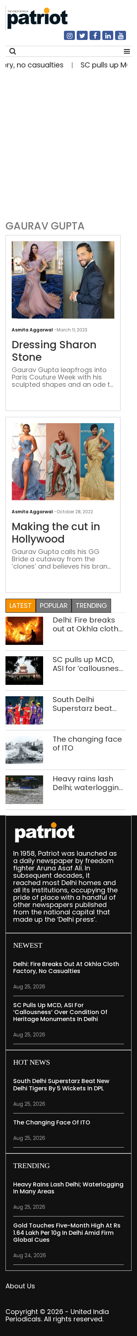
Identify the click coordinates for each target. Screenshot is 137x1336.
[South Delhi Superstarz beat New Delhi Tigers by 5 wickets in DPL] (24, 709)
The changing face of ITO (87, 743)
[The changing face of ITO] (24, 749)
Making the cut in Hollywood (56, 533)
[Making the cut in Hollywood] (63, 461)
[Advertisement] (68, 143)
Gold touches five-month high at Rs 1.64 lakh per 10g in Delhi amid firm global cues (67, 1232)
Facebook (90, 38)
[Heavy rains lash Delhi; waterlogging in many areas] (24, 789)
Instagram (65, 38)
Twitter (77, 38)
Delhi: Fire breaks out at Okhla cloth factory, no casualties (85, 624)
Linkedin (103, 38)
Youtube (116, 38)
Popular (54, 605)
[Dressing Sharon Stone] (63, 279)
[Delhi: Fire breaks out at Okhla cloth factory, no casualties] (24, 630)
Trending (91, 605)
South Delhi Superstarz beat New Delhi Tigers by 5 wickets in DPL (88, 704)
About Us (20, 1286)
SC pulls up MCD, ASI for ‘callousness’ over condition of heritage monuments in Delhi (88, 664)
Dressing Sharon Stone (54, 351)
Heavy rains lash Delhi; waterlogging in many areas (88, 783)
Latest (20, 605)
